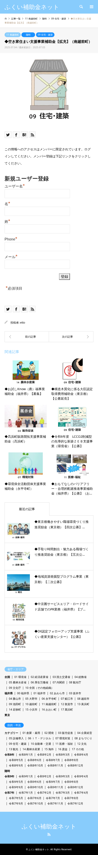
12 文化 (82, 744)
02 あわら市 (57, 693)
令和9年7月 (53, 782)
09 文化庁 (15, 688)
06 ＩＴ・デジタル (39, 738)
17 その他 (78, 749)
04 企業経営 (84, 733)
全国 (7, 677)
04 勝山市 (15, 699)
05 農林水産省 (17, 682)
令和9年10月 (35, 787)
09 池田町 (15, 704)
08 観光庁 (75, 682)
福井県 (9, 693)
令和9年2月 (44, 776)
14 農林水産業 (31, 749)
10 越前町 (31, 704)
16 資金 (62, 749)
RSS (49, 834)
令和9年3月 (63, 776)
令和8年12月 (75, 765)
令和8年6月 (34, 760)
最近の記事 (27, 509)
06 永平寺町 (49, 699)
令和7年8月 (71, 798)
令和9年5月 (16, 782)
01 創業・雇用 (31, 733)
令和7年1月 (26, 793)
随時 (28, 34)
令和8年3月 (63, 755)
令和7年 (9, 793)
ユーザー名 (15, 185)
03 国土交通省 (61, 677)
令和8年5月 (16, 760)
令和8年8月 (71, 760)
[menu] (91, 7)
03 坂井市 (75, 693)
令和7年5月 (16, 798)
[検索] (81, 7)
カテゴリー (11, 733)
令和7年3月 (63, 793)
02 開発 (49, 733)
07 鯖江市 (67, 699)
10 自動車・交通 (41, 744)
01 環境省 (20, 677)
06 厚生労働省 (39, 682)
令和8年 (9, 755)
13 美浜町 (83, 704)
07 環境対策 (62, 738)
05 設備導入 (16, 738)
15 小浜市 (31, 709)
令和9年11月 (55, 787)
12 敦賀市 (67, 704)
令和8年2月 (44, 755)
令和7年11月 (55, 803)
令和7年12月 (75, 803)
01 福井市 (40, 693)
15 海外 (49, 749)
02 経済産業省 (39, 677)
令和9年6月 (34, 782)
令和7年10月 (35, 803)
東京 (7, 715)
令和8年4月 (81, 755)
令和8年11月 (55, 765)
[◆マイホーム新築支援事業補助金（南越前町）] (27, 336)
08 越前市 (83, 699)
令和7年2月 (44, 793)
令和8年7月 (53, 760)
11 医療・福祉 (64, 744)
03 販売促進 (65, 733)
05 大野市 (31, 699)
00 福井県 (23, 693)
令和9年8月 (71, 782)
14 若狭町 (15, 709)
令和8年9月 (16, 765)
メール (11, 256)
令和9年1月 (26, 776)
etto (22, 322)
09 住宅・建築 (45, 34)
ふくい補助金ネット (49, 826)
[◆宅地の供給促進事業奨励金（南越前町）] (71, 336)
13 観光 (13, 749)
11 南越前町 (12, 34)
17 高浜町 (67, 709)
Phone (11, 238)
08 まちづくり (83, 738)
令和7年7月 (53, 798)
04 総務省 (81, 677)
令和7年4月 (81, 793)
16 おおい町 (49, 709)
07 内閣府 (59, 682)
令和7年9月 (16, 803)
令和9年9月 (16, 787)
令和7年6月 (34, 798)
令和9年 (9, 776)
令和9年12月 (75, 787)
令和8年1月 (26, 755)
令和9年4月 (81, 776)
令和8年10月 (35, 765)
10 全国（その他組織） (39, 688)
